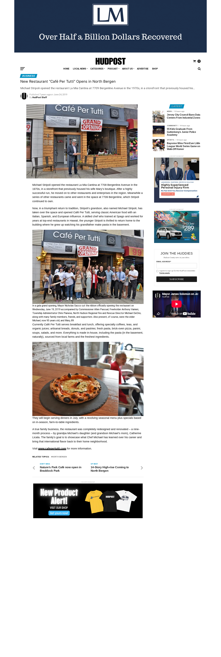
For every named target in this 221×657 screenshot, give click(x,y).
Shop (155, 69)
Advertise (142, 69)
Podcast (113, 69)
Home (66, 69)
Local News (79, 69)
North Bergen (59, 457)
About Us (127, 69)
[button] (88, 313)
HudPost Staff (39, 97)
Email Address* (163, 261)
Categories (96, 69)
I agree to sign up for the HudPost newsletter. (177, 272)
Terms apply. (164, 273)
